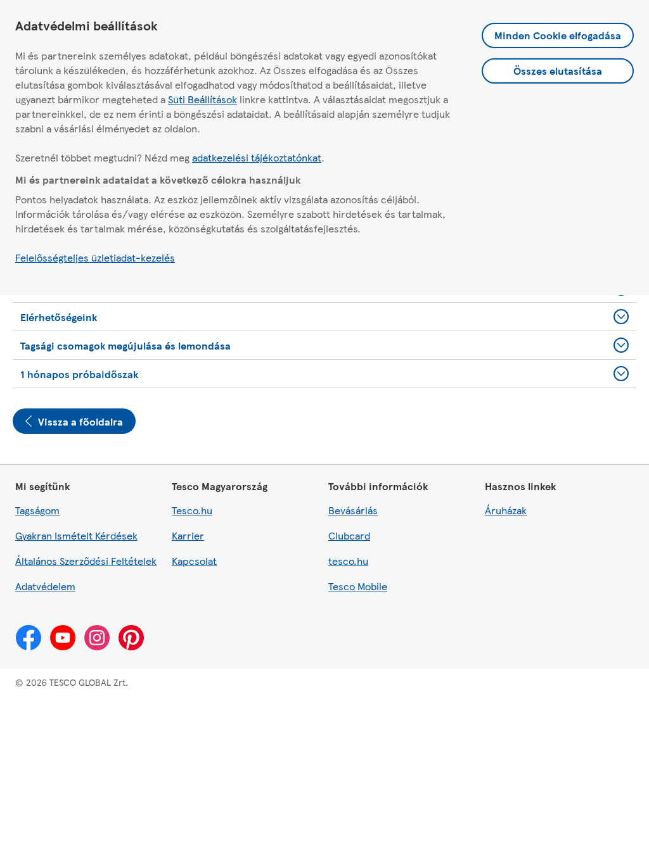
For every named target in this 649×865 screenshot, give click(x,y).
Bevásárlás (353, 510)
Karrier (188, 535)
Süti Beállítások (202, 99)
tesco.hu (348, 560)
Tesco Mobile (357, 586)
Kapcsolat (194, 560)
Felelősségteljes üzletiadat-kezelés (95, 257)
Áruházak (506, 510)
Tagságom (37, 510)
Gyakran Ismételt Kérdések (76, 535)
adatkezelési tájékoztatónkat (256, 157)
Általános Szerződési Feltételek (86, 560)
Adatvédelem (45, 586)
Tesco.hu (192, 510)
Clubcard (349, 535)
